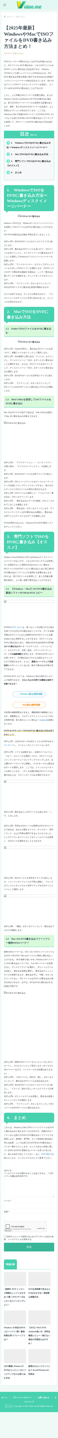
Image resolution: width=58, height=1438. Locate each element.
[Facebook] (6, 1406)
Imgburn (42, 720)
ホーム (9, 17)
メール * (7, 1201)
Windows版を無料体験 (31, 694)
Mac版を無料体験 (31, 705)
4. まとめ (15, 172)
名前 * (6, 1212)
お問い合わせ (43, 1397)
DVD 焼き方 (46, 1154)
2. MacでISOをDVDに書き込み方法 (28, 154)
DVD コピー (20, 17)
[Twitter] (10, 1406)
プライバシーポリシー (22, 1397)
